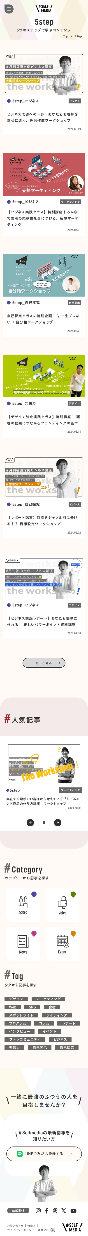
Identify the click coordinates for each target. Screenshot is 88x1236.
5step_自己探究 (26, 302)
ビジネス (74, 101)
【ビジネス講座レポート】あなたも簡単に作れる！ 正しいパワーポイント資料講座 (42, 621)
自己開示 (74, 303)
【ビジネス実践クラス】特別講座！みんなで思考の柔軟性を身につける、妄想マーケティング (43, 218)
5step (15, 790)
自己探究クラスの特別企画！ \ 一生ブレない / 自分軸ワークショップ (43, 319)
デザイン (74, 403)
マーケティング (70, 202)
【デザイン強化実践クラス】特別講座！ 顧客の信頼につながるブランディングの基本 (43, 420)
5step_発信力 (24, 403)
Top (65, 36)
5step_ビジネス (25, 100)
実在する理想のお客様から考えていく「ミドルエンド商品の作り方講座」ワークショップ (42, 801)
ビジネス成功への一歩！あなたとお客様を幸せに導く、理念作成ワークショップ (42, 117)
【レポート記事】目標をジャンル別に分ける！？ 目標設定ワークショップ (42, 521)
